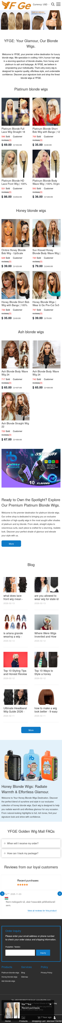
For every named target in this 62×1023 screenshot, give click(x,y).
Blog (23, 972)
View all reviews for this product (42, 910)
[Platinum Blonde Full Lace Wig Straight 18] (15, 112)
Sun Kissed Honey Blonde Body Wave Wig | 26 (46, 253)
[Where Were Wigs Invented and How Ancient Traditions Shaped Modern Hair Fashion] (46, 622)
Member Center (54, 1020)
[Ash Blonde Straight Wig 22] (15, 406)
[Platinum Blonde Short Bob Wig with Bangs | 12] (46, 112)
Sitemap (24, 976)
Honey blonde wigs (9, 976)
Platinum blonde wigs (10, 972)
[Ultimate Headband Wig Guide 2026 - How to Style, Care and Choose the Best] (15, 697)
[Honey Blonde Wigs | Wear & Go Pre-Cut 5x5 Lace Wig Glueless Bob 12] (46, 285)
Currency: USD (40, 4)
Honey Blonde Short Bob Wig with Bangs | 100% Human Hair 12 (15, 305)
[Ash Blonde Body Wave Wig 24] (15, 354)
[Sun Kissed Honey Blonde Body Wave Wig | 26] (46, 233)
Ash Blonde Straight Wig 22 (15, 424)
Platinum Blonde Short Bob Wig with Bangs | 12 (46, 130)
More (11, 543)
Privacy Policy (46, 972)
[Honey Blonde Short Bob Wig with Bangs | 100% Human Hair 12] (15, 285)
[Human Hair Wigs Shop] (16, 7)
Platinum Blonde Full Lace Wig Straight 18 (13, 130)
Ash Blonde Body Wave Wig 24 (15, 372)
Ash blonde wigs (8, 981)
